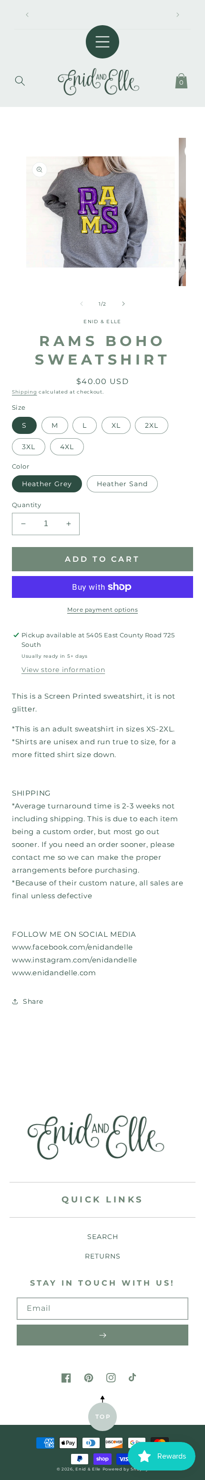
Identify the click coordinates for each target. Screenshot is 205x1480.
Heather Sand (122, 484)
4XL (67, 446)
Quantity (26, 505)
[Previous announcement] (27, 14)
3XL (28, 446)
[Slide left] (81, 303)
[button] (20, 78)
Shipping (24, 392)
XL (116, 425)
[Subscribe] (102, 1335)
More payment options (102, 609)
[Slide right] (123, 303)
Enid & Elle (88, 1469)
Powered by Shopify (125, 1469)
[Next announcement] (177, 14)
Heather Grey (47, 484)
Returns (103, 1256)
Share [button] (33, 1001)
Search (102, 1236)
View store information (63, 669)
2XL (151, 425)
